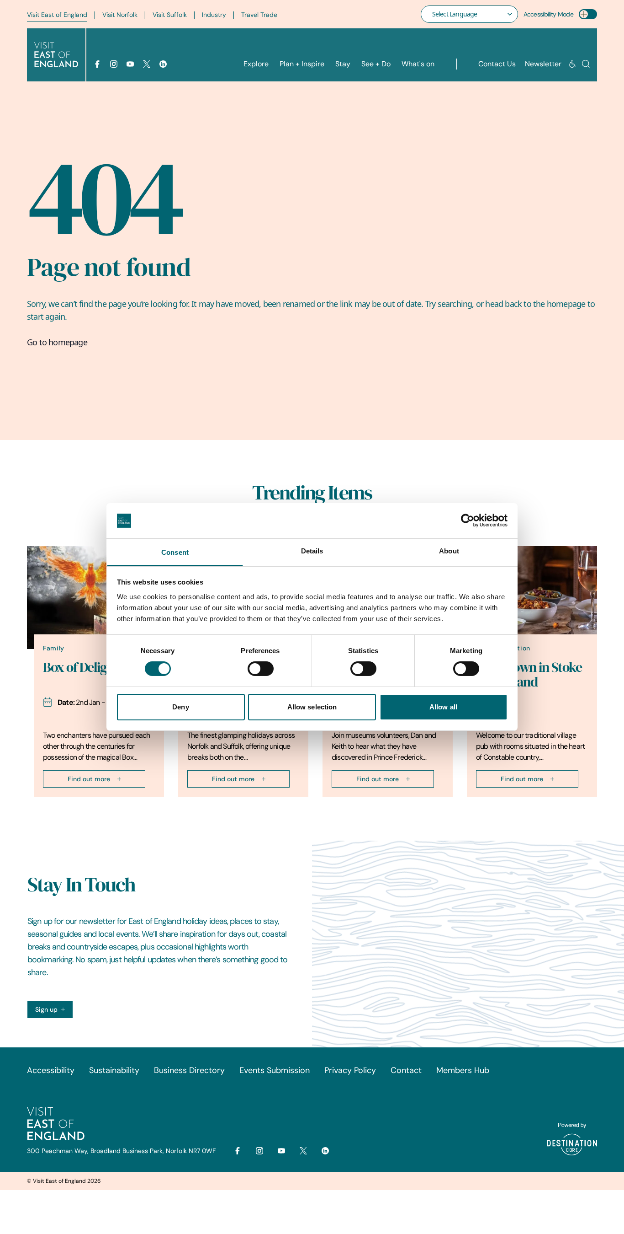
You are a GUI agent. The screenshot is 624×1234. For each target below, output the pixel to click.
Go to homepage (57, 342)
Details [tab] (312, 551)
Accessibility (50, 1070)
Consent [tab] (175, 552)
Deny (180, 707)
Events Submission (274, 1070)
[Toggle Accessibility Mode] (588, 14)
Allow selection (312, 707)
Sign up (46, 1009)
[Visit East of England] (56, 55)
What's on (418, 63)
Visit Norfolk (119, 15)
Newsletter (543, 63)
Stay (342, 63)
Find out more (89, 779)
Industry (214, 15)
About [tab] (449, 551)
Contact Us (497, 63)
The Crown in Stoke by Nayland (529, 674)
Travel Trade (259, 15)
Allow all (443, 707)
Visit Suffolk (170, 15)
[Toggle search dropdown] (586, 64)
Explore (256, 63)
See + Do (376, 63)
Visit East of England (57, 15)
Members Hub (462, 1070)
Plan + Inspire (302, 63)
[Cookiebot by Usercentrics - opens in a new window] (468, 520)
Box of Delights (83, 667)
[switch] (261, 668)
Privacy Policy (350, 1070)
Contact (406, 1070)
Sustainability (114, 1070)
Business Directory (189, 1070)
